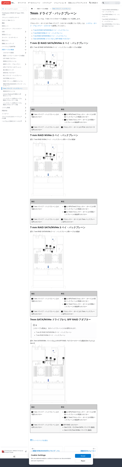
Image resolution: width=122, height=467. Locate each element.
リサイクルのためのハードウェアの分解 (12, 117)
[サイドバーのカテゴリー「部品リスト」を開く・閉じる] (25, 40)
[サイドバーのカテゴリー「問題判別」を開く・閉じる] (25, 110)
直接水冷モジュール (9, 91)
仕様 (3, 31)
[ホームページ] (32, 8)
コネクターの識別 (8, 52)
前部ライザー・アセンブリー (11, 64)
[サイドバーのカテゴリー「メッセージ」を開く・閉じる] (25, 113)
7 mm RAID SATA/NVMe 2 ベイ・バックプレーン (50, 36)
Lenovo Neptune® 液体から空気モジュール (12, 95)
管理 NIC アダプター (9, 72)
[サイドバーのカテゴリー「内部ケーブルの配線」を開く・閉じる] (25, 49)
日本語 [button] (93, 3)
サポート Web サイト (8, 20)
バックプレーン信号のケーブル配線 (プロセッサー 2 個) (12, 103)
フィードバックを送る (40, 440)
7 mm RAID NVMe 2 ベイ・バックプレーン (48, 33)
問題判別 (4, 110)
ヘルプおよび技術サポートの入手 (12, 121)
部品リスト (5, 40)
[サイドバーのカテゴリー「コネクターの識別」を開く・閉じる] (25, 52)
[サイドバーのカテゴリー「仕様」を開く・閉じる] (25, 31)
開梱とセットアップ (8, 43)
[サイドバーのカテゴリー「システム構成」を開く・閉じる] (25, 107)
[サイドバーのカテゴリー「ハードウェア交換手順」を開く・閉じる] (25, 46)
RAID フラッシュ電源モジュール (13, 81)
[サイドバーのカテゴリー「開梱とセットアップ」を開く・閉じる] (25, 43)
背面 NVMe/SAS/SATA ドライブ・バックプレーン (14, 84)
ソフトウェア (47, 3)
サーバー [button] (21, 3)
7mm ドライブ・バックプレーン (12, 88)
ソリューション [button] (59, 3)
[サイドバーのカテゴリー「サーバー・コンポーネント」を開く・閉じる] (25, 37)
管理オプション (6, 34)
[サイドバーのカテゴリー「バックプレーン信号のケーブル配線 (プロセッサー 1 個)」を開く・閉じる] (25, 99)
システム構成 (6, 107)
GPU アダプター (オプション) (12, 67)
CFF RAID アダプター (9, 58)
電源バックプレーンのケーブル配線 (13, 55)
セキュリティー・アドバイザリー (12, 28)
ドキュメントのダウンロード (10, 17)
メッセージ (5, 113)
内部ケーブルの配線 (8, 49)
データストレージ (34, 3)
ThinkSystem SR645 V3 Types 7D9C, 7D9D (13, 13)
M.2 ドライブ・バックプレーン (12, 75)
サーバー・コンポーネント (10, 37)
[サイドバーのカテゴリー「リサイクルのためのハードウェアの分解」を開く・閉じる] (25, 117)
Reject (83, 461)
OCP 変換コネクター (9, 78)
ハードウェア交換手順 (8, 46)
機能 (3, 23)
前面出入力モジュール (9, 61)
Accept (83, 456)
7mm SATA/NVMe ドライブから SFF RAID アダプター (51, 39)
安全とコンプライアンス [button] (76, 3)
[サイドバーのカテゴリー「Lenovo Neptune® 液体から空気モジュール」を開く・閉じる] (25, 95)
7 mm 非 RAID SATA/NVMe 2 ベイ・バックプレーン (51, 30)
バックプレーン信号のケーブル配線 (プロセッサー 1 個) (12, 99)
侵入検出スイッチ (8, 70)
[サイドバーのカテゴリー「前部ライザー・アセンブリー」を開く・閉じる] (25, 64)
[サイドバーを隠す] (14, 456)
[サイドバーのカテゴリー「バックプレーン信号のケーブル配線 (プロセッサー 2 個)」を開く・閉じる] (25, 104)
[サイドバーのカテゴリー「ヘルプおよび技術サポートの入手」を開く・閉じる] (25, 121)
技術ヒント (5, 26)
